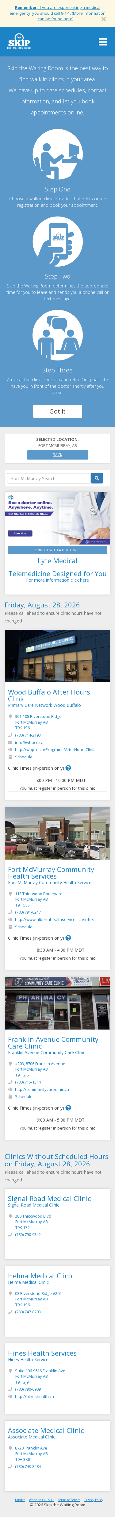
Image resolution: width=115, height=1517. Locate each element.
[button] (68, 768)
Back (57, 454)
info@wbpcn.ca (29, 742)
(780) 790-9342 (28, 1234)
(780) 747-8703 (28, 1312)
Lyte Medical (58, 560)
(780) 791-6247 (28, 912)
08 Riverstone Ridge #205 (38, 1299)
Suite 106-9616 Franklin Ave (40, 1376)
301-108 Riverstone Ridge (38, 722)
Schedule (24, 757)
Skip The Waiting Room (18, 43)
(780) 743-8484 (28, 1466)
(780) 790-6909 (28, 1389)
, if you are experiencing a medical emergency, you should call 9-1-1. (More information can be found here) (57, 13)
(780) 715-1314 (28, 1082)
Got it (57, 411)
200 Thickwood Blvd (33, 1221)
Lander (20, 1500)
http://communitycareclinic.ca (42, 1089)
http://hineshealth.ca (34, 1396)
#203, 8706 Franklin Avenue (40, 1069)
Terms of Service (69, 1500)
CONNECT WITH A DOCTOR (54, 550)
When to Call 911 (41, 1500)
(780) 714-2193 (28, 735)
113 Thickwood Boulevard (39, 899)
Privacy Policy (93, 1500)
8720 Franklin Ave (31, 1453)
